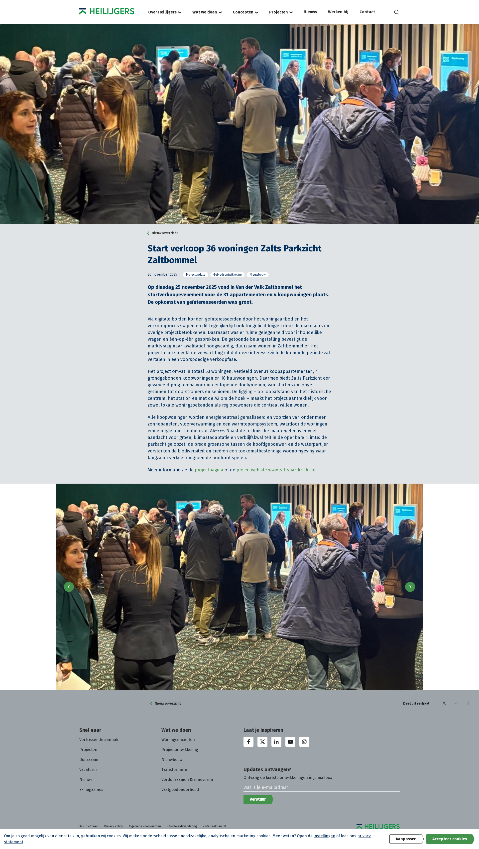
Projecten (278, 12)
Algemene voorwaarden (145, 826)
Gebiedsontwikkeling (227, 274)
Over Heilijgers (162, 12)
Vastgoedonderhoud (180, 789)
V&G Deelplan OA (215, 826)
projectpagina (209, 470)
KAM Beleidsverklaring (182, 826)
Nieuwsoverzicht (165, 233)
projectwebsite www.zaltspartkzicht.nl (276, 470)
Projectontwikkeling (179, 749)
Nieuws (310, 11)
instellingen (324, 836)
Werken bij (338, 11)
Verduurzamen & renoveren (187, 779)
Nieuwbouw (258, 274)
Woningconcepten (178, 739)
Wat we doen (204, 12)
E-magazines (91, 789)
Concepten (243, 12)
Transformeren (175, 769)
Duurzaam (88, 759)
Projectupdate (195, 274)
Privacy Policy (113, 826)
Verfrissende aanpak (98, 739)
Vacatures (88, 769)
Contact (367, 11)
